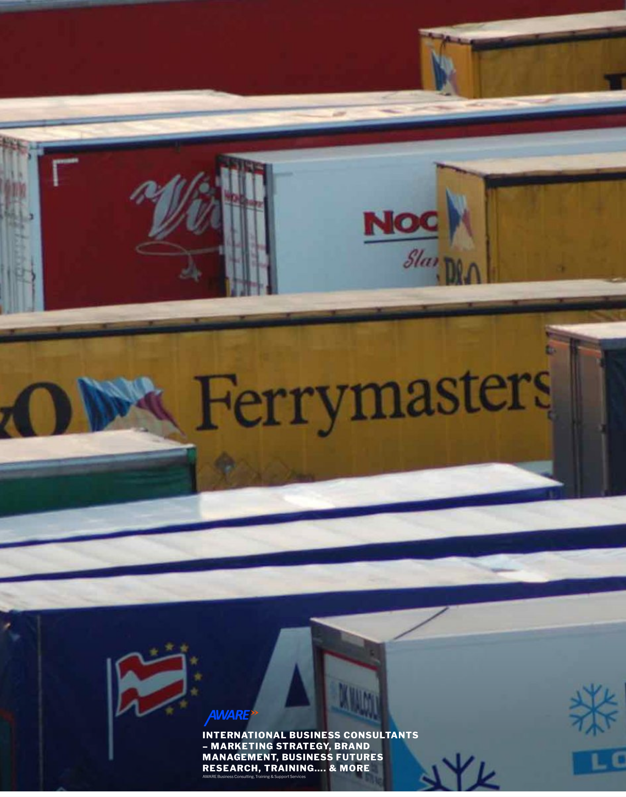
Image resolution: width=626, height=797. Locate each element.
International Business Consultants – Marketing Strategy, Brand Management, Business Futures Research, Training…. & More (310, 752)
